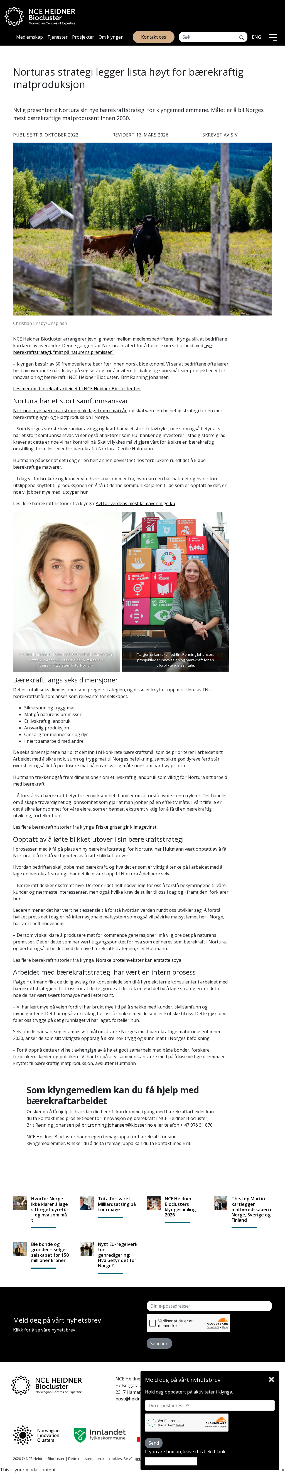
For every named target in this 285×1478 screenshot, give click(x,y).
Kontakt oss (153, 37)
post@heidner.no (133, 1399)
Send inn (159, 1343)
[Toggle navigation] (273, 37)
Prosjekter (83, 37)
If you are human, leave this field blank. (185, 1452)
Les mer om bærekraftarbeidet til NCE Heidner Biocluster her (77, 389)
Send (154, 1443)
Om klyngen (111, 37)
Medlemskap (29, 37)
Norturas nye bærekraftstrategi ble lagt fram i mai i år (70, 411)
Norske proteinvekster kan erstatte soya (138, 960)
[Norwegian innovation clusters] (36, 1435)
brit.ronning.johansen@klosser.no (117, 1125)
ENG (256, 37)
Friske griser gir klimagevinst (126, 827)
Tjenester (57, 37)
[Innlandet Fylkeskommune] (100, 1435)
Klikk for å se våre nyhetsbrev (44, 1330)
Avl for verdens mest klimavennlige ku (135, 503)
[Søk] (241, 37)
